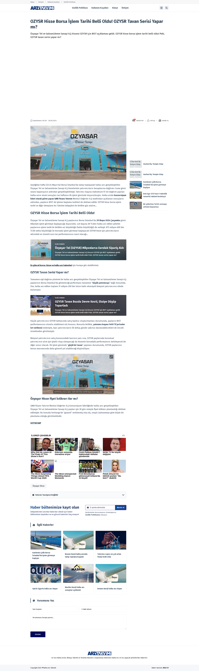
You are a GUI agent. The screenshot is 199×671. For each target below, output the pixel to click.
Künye (32, 2)
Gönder (38, 634)
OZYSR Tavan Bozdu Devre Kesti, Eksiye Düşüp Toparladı (85, 303)
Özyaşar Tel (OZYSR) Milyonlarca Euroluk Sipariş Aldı (89, 248)
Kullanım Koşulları (54, 2)
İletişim (41, 2)
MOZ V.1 (166, 668)
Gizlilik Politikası (69, 2)
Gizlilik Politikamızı (93, 515)
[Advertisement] (149, 142)
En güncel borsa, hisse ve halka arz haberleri (51, 265)
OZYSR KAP (35, 423)
